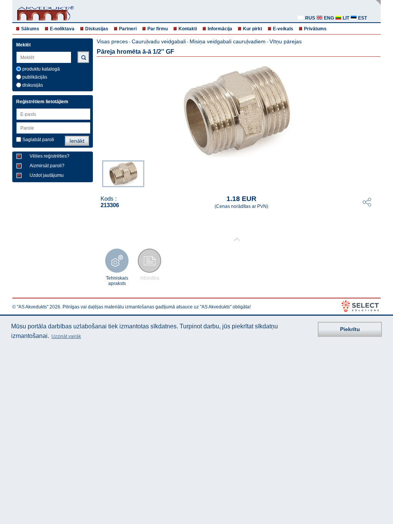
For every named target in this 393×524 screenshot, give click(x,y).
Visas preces (112, 41)
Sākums (30, 28)
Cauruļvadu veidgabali (159, 41)
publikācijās (34, 77)
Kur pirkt (252, 28)
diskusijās (32, 85)
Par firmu (157, 28)
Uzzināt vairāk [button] (66, 336)
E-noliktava (62, 28)
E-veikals (283, 28)
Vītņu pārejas (285, 41)
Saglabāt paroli (38, 139)
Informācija (220, 28)
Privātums (315, 28)
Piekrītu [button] (350, 329)
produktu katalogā (41, 69)
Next (375, 173)
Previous (98, 173)
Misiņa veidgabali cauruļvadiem (228, 41)
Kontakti (187, 28)
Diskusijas (96, 28)
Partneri (128, 28)
